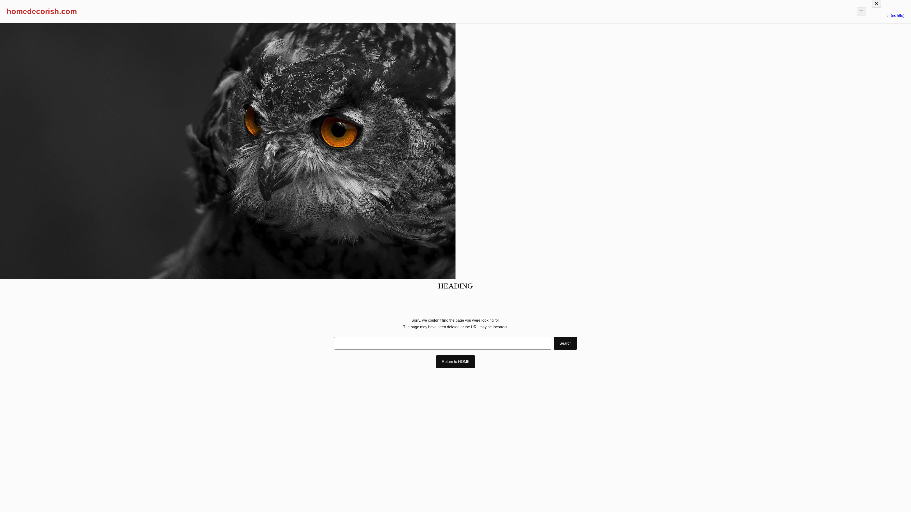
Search (565, 343)
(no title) (897, 16)
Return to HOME (455, 362)
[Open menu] (861, 11)
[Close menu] (876, 4)
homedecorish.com (42, 11)
